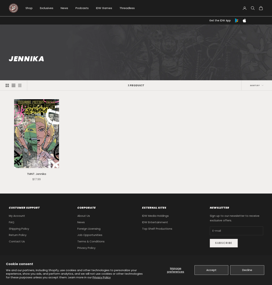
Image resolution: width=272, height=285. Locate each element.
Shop (29, 8)
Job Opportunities (89, 235)
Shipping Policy (19, 229)
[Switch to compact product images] (19, 85)
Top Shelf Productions (157, 229)
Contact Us (17, 241)
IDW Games (104, 8)
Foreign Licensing (88, 229)
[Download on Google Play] (237, 20)
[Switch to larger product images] (7, 85)
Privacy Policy (102, 277)
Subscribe (223, 243)
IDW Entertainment (155, 222)
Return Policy (17, 235)
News (64, 8)
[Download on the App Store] (244, 20)
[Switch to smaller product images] (13, 85)
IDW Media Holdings (155, 216)
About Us (83, 216)
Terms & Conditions (91, 241)
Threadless (127, 8)
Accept (211, 270)
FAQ (11, 222)
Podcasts (82, 8)
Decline (247, 270)
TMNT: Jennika (36, 174)
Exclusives (46, 8)
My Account (17, 216)
